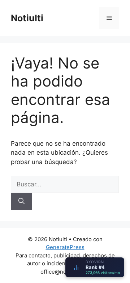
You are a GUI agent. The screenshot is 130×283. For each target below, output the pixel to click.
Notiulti (27, 18)
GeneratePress (65, 247)
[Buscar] (21, 201)
